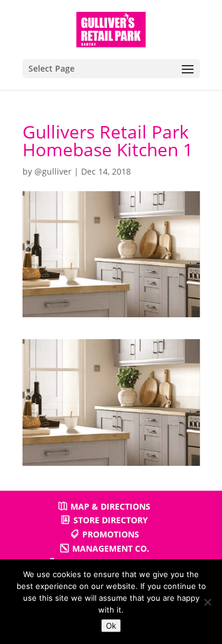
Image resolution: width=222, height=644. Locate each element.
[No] (207, 602)
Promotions (110, 534)
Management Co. (110, 548)
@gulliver (53, 171)
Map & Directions (110, 506)
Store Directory (110, 520)
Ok (111, 625)
